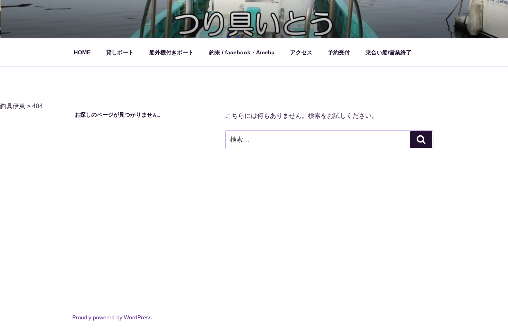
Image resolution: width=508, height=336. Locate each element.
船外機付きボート (171, 52)
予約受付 (339, 52)
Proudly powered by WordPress (112, 317)
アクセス (301, 52)
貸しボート (120, 52)
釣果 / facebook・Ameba (242, 52)
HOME (82, 52)
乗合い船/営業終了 (389, 52)
